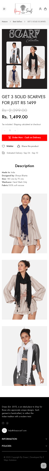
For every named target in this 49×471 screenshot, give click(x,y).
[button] (4, 59)
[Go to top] (44, 458)
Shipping (17, 124)
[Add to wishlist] (3, 146)
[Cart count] (45, 9)
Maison (5, 21)
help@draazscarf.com (17, 430)
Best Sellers (17, 21)
